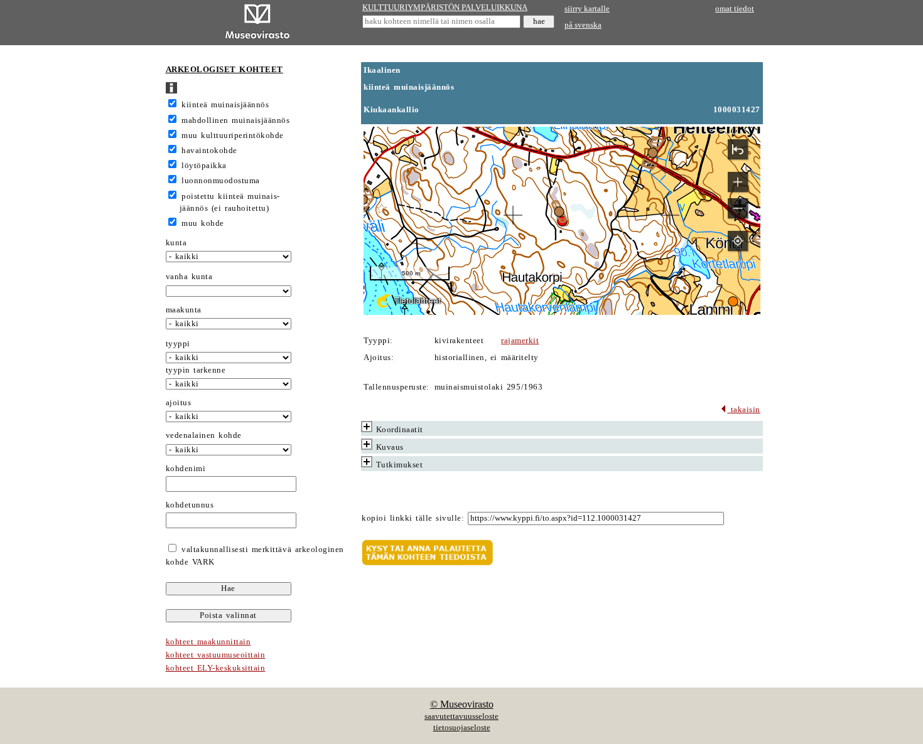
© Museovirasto (462, 704)
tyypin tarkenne (196, 370)
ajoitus (179, 402)
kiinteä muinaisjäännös (225, 104)
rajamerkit (520, 340)
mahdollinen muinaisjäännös (235, 120)
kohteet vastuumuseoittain (216, 655)
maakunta (184, 310)
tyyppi (178, 343)
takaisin (743, 409)
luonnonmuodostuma (220, 180)
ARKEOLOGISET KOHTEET (224, 69)
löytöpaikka (204, 165)
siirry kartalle (587, 8)
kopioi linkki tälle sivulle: (413, 518)
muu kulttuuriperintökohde (232, 135)
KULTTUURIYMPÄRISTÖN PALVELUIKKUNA (444, 7)
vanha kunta (189, 276)
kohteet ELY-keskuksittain (216, 668)
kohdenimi (186, 468)
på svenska (583, 25)
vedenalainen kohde (204, 435)
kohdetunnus (190, 505)
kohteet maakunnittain (208, 641)
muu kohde (202, 223)
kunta (176, 242)
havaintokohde (209, 150)
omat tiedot (734, 8)
